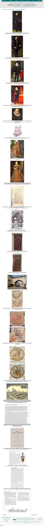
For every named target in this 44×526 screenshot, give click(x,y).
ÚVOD (5, 0)
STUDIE (16, 0)
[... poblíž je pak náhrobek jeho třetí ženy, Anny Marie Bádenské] (17, 263)
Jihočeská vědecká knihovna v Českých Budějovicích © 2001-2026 (25, 517)
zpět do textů (5, 514)
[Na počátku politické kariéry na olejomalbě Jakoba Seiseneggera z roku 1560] (17, 46)
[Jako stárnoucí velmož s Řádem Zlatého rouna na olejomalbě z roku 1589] (17, 71)
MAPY (28, 0)
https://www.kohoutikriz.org (27, 522)
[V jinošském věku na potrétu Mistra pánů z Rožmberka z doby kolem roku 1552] (17, 22)
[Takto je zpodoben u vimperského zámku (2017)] (17, 149)
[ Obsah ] (5, 520)
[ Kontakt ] (7, 521)
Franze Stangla (14, 425)
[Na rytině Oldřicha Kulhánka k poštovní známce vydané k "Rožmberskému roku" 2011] (17, 130)
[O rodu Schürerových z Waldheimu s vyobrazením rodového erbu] (17, 458)
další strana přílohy (34, 514)
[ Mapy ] (8, 520)
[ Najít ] (5, 521)
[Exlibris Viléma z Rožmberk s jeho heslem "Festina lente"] (17, 220)
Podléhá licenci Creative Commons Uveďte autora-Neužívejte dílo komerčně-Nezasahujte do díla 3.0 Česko (27, 520)
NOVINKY (10, 0)
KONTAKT (39, 0)
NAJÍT (34, 0)
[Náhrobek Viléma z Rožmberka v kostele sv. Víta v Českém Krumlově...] (17, 242)
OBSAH (22, 0)
